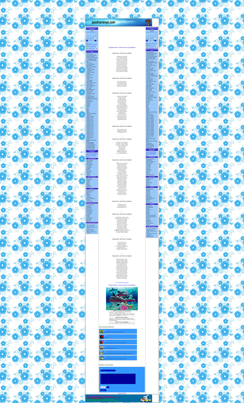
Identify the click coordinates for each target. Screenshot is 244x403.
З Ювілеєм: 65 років (150, 131)
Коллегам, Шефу (89, 90)
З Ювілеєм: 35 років (150, 123)
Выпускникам (89, 88)
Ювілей (147, 183)
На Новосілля (148, 98)
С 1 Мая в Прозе (89, 80)
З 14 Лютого (148, 66)
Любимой (88, 104)
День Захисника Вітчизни (151, 216)
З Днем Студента (149, 63)
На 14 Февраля (89, 211)
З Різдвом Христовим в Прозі (151, 62)
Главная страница (122, 393)
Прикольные (88, 186)
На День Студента (89, 210)
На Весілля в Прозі (149, 94)
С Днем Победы (89, 81)
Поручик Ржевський (150, 198)
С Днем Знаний (89, 84)
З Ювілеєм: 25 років (150, 119)
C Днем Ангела (89, 171)
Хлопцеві (148, 109)
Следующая (120, 282)
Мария (87, 155)
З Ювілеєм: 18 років (150, 117)
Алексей (88, 153)
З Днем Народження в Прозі (151, 53)
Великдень (148, 217)
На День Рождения (89, 204)
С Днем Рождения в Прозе (91, 55)
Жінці (147, 105)
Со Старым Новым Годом (91, 59)
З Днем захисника (149, 69)
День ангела (88, 194)
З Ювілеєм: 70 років (150, 133)
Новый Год (88, 180)
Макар (95, 154)
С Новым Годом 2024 (90, 56)
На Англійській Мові (150, 145)
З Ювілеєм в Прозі (149, 114)
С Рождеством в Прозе (90, 64)
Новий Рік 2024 (149, 205)
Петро (150, 154)
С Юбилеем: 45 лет (89, 128)
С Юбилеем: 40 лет (89, 126)
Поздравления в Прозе (90, 146)
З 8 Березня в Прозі (149, 73)
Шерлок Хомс (148, 199)
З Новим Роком (149, 160)
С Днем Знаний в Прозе (90, 85)
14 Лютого (148, 192)
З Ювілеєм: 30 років (150, 121)
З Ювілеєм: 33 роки (150, 122)
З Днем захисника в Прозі (151, 70)
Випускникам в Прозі (150, 87)
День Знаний (91, 48)
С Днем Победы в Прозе (90, 82)
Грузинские (88, 185)
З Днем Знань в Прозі (150, 83)
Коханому (148, 101)
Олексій (147, 151)
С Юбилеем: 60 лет (89, 132)
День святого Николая (90, 198)
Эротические (88, 219)
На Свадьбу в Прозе (90, 96)
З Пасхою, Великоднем (150, 74)
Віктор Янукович (149, 202)
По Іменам (148, 137)
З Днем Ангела (149, 90)
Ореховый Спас (92, 46)
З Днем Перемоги (149, 79)
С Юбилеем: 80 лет (89, 137)
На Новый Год (89, 207)
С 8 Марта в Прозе (89, 74)
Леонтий (91, 154)
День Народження (149, 178)
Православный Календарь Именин (91, 141)
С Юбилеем (88, 114)
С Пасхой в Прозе (89, 77)
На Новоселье (89, 100)
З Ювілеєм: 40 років (150, 125)
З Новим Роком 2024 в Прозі (151, 56)
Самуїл (153, 154)
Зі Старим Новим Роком (150, 57)
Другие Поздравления (90, 148)
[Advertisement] (122, 9)
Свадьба (88, 181)
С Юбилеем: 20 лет (89, 120)
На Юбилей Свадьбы (90, 97)
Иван (96, 153)
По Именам (88, 138)
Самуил (94, 155)
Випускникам (148, 86)
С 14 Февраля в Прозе (90, 69)
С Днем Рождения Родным (91, 113)
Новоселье (88, 182)
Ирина (87, 154)
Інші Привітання (149, 147)
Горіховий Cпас (152, 45)
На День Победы (89, 218)
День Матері (148, 221)
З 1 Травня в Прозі (149, 78)
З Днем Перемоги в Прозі (151, 81)
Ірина (147, 153)
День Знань (151, 47)
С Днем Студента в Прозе (91, 66)
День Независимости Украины (91, 44)
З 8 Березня (148, 71)
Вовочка (147, 200)
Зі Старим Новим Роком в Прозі (151, 59)
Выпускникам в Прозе (90, 89)
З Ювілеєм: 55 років (150, 129)
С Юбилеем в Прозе (90, 116)
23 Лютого (148, 194)
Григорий (92, 153)
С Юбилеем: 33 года (90, 124)
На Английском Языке (90, 147)
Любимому (88, 102)
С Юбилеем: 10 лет (89, 117)
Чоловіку (148, 103)
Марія (147, 154)
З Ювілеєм (148, 113)
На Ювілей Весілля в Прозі (151, 97)
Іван (155, 151)
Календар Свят (149, 143)
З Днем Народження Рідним (151, 111)
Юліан (147, 155)
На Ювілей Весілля (150, 95)
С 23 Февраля (89, 70)
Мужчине (88, 105)
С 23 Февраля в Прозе (90, 72)
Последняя (126, 282)
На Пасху (88, 169)
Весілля (147, 181)
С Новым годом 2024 (90, 190)
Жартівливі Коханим (150, 174)
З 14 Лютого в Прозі (150, 67)
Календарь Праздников (90, 144)
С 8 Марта (88, 73)
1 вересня (148, 224)
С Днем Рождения (89, 53)
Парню (87, 110)
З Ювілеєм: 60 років (150, 130)
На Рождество (89, 208)
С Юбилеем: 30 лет (89, 122)
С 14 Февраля (89, 68)
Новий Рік (148, 179)
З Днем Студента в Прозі (150, 65)
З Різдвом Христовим (150, 61)
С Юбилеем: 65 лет (89, 133)
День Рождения (89, 178)
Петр (90, 155)
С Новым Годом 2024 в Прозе (91, 57)
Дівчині (147, 110)
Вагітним (148, 212)
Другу (87, 108)
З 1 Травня (148, 77)
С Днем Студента (89, 65)
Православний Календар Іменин (150, 139)
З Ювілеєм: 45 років (150, 126)
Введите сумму (103, 385)
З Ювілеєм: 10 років (150, 115)
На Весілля (148, 93)
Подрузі (147, 107)
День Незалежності (149, 223)
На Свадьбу (88, 94)
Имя (101, 368)
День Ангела (148, 209)
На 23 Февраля (89, 212)
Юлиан (87, 156)
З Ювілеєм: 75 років (150, 134)
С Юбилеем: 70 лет (89, 134)
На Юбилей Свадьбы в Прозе (91, 98)
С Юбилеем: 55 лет (89, 130)
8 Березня (148, 195)
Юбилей (87, 184)
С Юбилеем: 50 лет (89, 129)
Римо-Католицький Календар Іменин (151, 141)
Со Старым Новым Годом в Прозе (91, 61)
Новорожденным (89, 101)
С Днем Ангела (89, 92)
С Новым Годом (89, 161)
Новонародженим (149, 99)
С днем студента (89, 201)
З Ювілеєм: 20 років (150, 118)
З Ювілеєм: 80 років (150, 135)
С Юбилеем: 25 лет (89, 121)
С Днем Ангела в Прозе (90, 93)
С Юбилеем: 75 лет (89, 136)
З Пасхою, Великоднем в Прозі (152, 75)
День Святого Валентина (151, 215)
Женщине (88, 106)
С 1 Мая (87, 78)
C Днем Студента (89, 164)
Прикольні (148, 185)
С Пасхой (88, 76)
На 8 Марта (88, 214)
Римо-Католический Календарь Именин (90, 143)
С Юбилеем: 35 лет (89, 125)
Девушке (88, 112)
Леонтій (150, 153)
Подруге (88, 109)
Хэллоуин (88, 199)
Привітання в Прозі (150, 144)
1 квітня (147, 219)
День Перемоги (149, 196)
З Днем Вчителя (149, 85)
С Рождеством (89, 62)
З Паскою (148, 168)
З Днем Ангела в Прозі (150, 91)
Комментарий (103, 372)
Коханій (147, 102)
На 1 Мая (88, 216)
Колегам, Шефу (149, 89)
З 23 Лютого (148, 165)
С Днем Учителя (89, 86)
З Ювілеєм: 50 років (150, 127)
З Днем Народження (150, 52)
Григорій (152, 151)
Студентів (148, 191)
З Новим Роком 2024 (150, 54)
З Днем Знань (148, 82)
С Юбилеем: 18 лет (89, 118)
